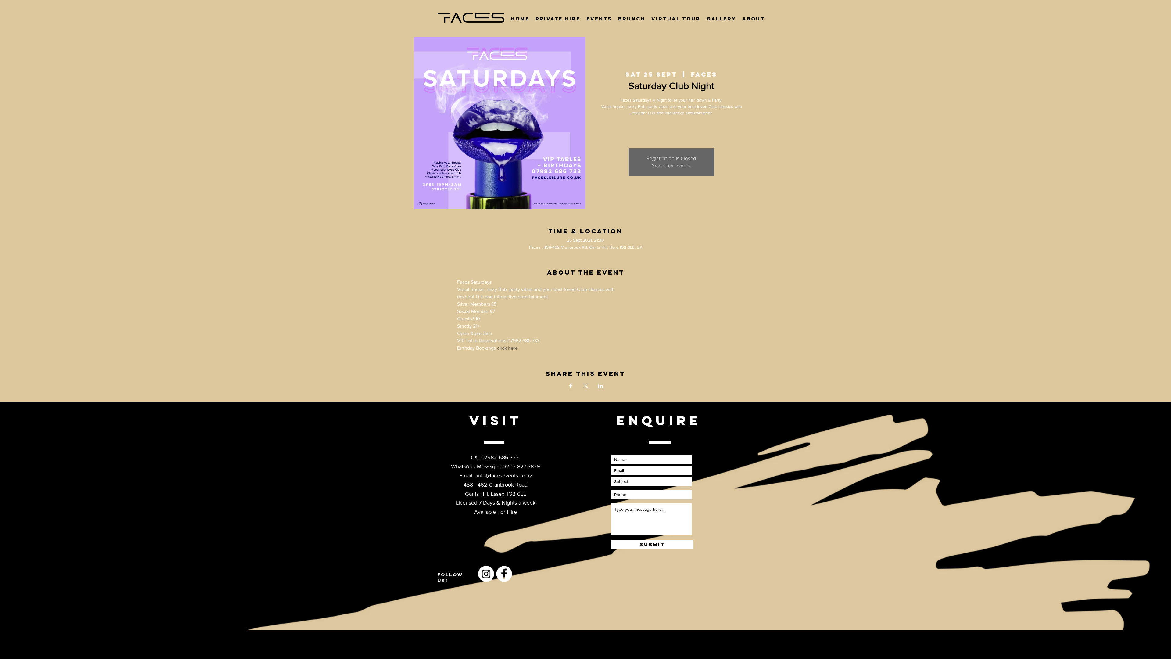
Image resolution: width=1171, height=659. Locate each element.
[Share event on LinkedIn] (600, 386)
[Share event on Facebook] (571, 386)
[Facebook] (504, 574)
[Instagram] (486, 574)
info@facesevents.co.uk (504, 476)
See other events (671, 165)
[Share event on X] (586, 386)
